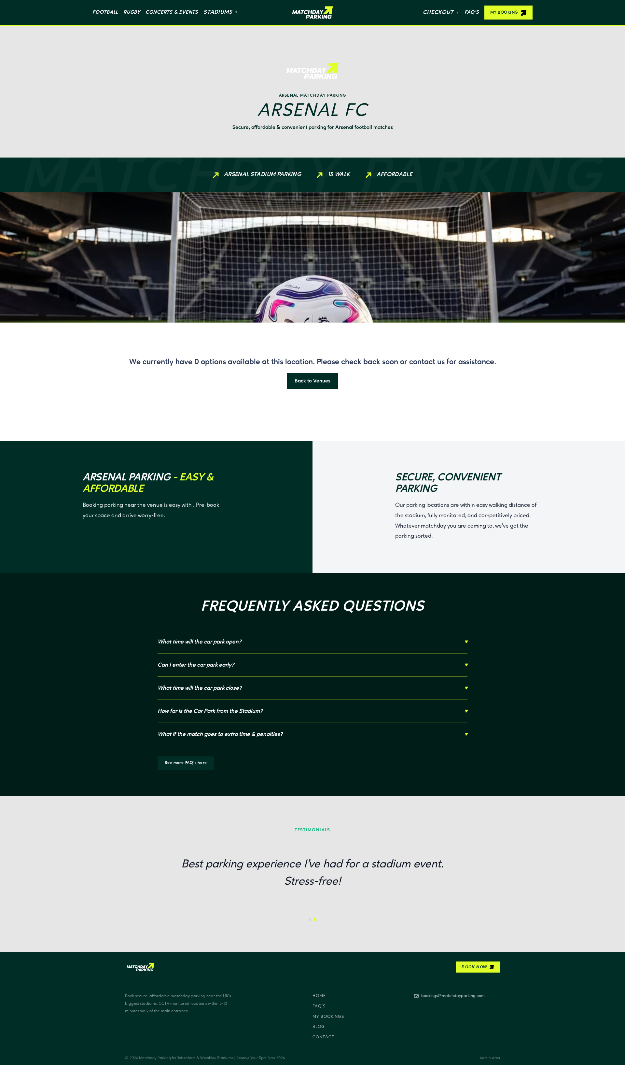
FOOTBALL (105, 12)
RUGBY (131, 12)
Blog (318, 1027)
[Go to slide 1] (310, 919)
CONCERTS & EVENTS (172, 12)
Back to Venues (312, 381)
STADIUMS (220, 12)
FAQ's (319, 1006)
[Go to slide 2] (315, 919)
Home (319, 996)
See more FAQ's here (186, 763)
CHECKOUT (441, 12)
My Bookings (328, 1017)
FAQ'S (472, 12)
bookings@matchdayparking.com (453, 996)
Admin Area (489, 1058)
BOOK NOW (474, 967)
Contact (323, 1037)
